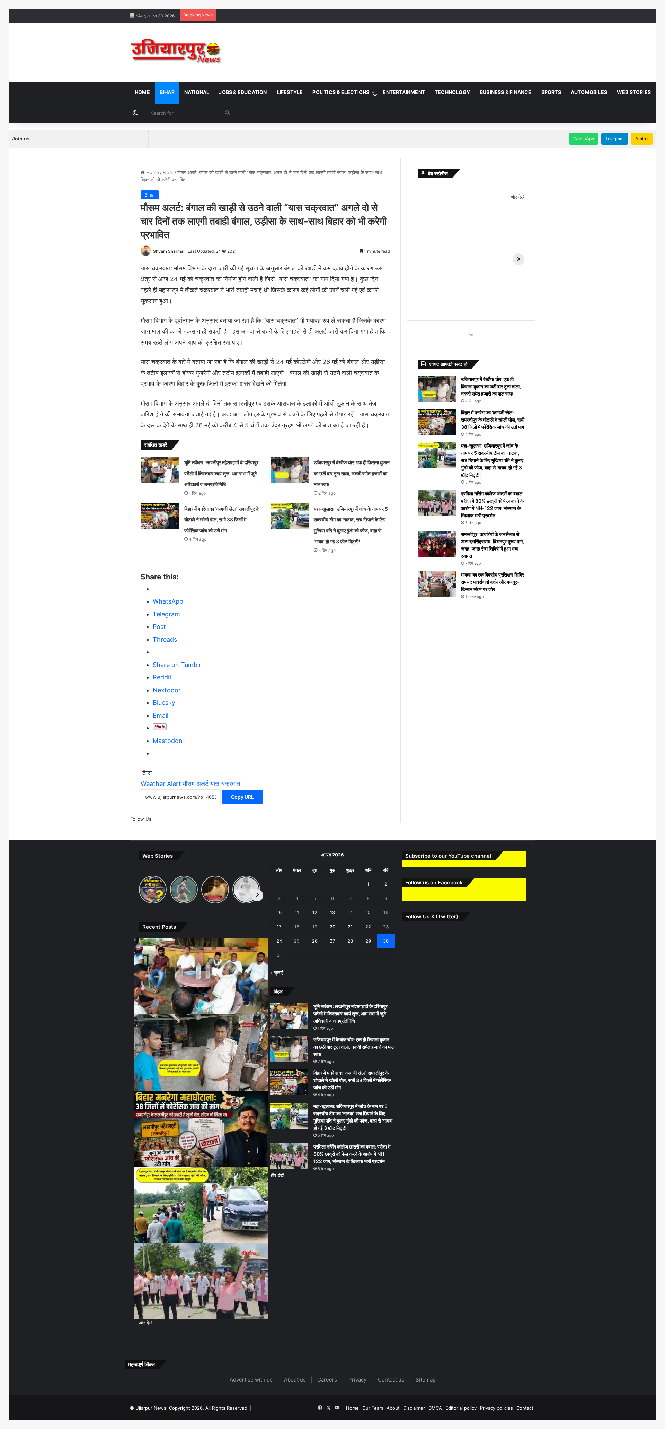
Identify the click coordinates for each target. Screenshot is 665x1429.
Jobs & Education (243, 92)
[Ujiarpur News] (176, 52)
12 (314, 912)
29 (368, 941)
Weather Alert (161, 783)
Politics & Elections (340, 92)
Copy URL (242, 797)
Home (142, 92)
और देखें (145, 1322)
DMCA (435, 1408)
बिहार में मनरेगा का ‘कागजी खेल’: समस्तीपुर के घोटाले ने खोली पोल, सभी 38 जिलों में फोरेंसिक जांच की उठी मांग (221, 520)
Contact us (391, 1379)
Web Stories (634, 92)
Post (159, 626)
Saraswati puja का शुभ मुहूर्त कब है (528, 3)
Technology (452, 92)
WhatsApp (583, 138)
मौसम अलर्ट (196, 783)
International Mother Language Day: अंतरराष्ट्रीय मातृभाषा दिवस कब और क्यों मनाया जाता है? (411, 3)
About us (295, 1379)
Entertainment (404, 92)
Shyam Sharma (168, 251)
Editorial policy (461, 1408)
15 (368, 912)
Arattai (641, 138)
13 (332, 912)
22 (368, 926)
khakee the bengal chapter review (211, 3)
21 (350, 926)
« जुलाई (276, 972)
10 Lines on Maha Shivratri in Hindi (287, 3)
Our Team (372, 1408)
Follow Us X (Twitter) (431, 916)
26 (315, 941)
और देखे (517, 197)
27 (332, 941)
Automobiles (589, 92)
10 (279, 912)
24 (279, 941)
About (393, 1408)
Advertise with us (251, 1379)
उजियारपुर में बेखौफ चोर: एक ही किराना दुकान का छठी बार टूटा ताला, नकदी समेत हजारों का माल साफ (352, 473)
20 (332, 926)
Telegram (614, 138)
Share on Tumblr (177, 664)
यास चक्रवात (225, 783)
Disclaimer (414, 1408)
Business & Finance (506, 92)
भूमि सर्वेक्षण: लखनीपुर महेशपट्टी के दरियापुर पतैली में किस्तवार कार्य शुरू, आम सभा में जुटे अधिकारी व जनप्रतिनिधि (221, 473)
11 (297, 912)
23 (386, 926)
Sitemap (426, 1379)
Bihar (167, 92)
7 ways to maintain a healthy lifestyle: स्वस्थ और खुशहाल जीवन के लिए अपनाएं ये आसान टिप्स (86, 3)
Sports (551, 92)
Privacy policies (496, 1408)
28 (350, 941)
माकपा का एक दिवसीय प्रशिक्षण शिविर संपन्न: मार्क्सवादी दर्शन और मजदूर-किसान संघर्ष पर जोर (492, 582)
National (197, 92)
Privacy (357, 1379)
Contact (524, 1408)
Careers (327, 1379)
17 (279, 926)
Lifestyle (290, 92)
